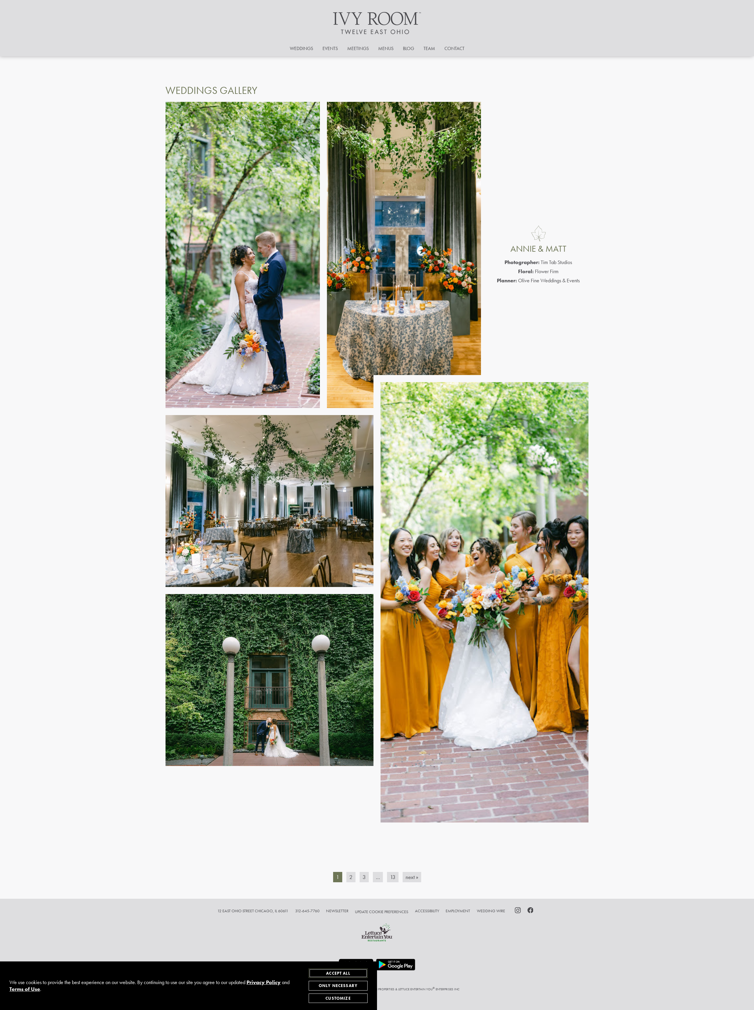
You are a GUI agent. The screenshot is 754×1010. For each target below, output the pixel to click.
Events (330, 48)
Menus (385, 48)
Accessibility (427, 910)
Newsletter (337, 910)
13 (393, 877)
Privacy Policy (264, 982)
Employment (458, 910)
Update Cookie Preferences (381, 911)
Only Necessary (338, 985)
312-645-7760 (307, 910)
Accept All (338, 973)
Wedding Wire (491, 910)
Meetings (358, 48)
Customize (337, 998)
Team (429, 48)
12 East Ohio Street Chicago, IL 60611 (252, 910)
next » (412, 877)
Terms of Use (24, 989)
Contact (454, 48)
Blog (408, 48)
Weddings (301, 48)
